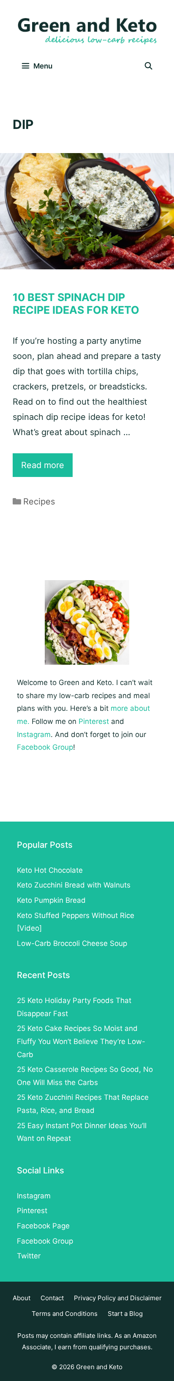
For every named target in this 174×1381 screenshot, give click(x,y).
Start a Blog (125, 1314)
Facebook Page (43, 1226)
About (21, 1298)
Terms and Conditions (65, 1314)
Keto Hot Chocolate (50, 870)
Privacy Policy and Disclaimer (118, 1298)
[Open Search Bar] (148, 66)
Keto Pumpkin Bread (51, 900)
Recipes (39, 501)
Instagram (34, 734)
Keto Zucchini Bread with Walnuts (73, 885)
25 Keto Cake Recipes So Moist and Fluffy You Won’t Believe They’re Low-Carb (81, 1041)
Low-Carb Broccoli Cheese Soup (72, 943)
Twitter (29, 1256)
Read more (47, 468)
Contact (52, 1298)
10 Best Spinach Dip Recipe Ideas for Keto (76, 303)
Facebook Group (45, 747)
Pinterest (94, 721)
